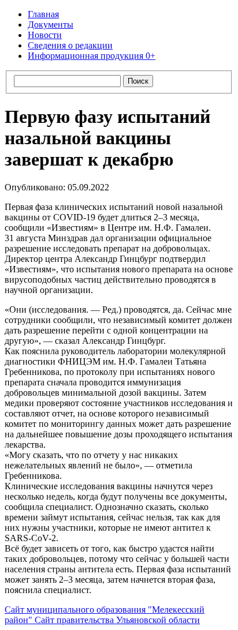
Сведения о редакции (70, 45)
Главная (43, 14)
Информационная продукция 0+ (91, 56)
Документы (50, 24)
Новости (45, 35)
